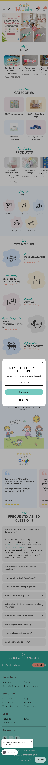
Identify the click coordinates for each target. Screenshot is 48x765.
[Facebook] (20, 400)
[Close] (42, 362)
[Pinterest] (27, 400)
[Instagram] (23, 400)
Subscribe (24, 392)
